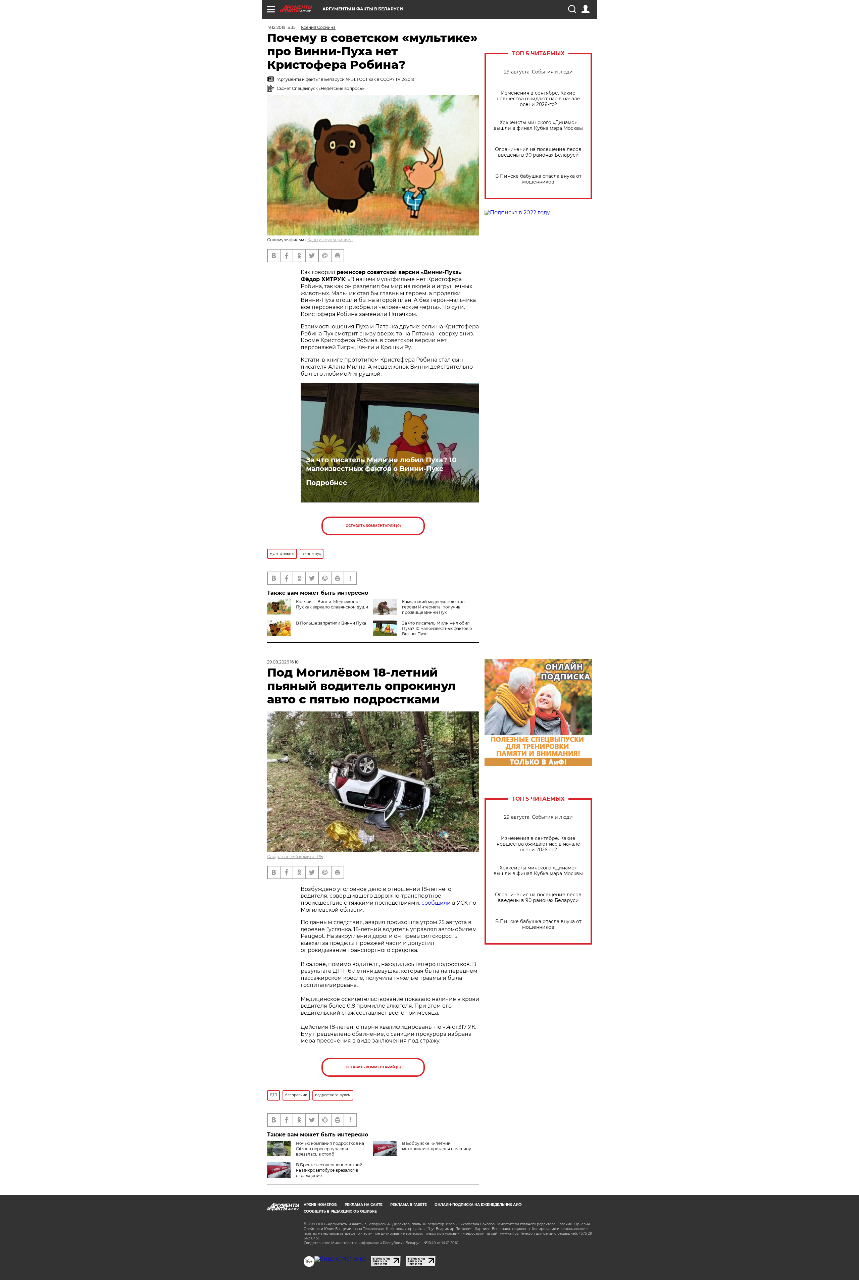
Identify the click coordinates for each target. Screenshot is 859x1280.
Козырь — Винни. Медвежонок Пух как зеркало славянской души (332, 604)
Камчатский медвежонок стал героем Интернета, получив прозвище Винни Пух (433, 607)
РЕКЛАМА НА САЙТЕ (364, 1205)
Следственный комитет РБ (295, 856)
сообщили (436, 903)
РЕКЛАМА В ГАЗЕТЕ (408, 1205)
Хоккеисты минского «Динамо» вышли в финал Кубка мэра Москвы (538, 125)
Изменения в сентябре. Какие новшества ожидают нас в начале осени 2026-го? (538, 98)
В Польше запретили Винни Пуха (331, 623)
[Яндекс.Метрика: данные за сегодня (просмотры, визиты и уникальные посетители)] (340, 1259)
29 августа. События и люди (538, 72)
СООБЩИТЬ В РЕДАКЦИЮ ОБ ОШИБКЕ (340, 1211)
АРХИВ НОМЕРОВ (320, 1205)
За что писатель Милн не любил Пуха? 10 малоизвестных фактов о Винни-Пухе (381, 464)
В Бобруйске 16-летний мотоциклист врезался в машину (436, 1146)
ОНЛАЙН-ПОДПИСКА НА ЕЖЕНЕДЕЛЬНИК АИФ (478, 1205)
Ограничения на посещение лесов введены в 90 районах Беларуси (538, 152)
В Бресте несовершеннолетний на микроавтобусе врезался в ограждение (329, 1170)
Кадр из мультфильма (330, 239)
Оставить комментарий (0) (373, 526)
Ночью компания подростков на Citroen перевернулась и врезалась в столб (330, 1149)
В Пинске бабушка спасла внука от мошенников (538, 179)
